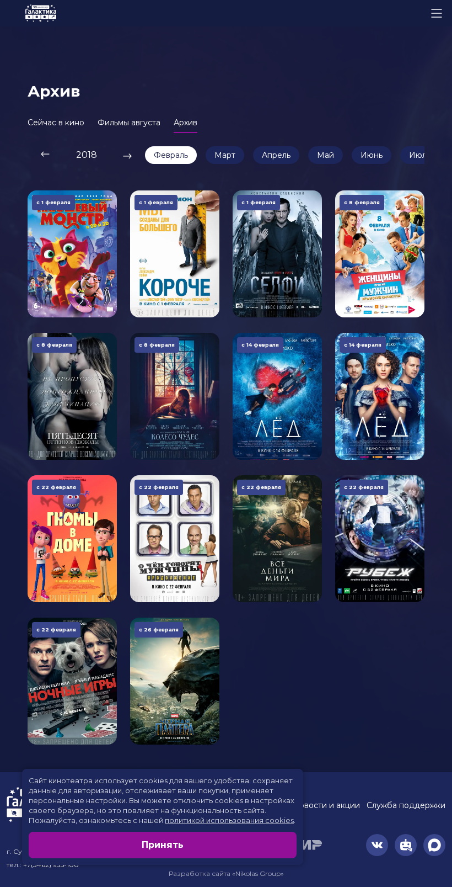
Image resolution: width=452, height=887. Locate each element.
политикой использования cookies (229, 820)
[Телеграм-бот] (406, 845)
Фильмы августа (129, 123)
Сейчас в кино (56, 123)
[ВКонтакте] (377, 845)
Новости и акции (326, 805)
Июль (420, 155)
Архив (185, 123)
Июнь (371, 155)
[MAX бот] (434, 845)
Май (325, 155)
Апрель (276, 155)
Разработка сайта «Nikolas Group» (226, 873)
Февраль (171, 155)
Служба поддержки (406, 805)
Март (224, 155)
